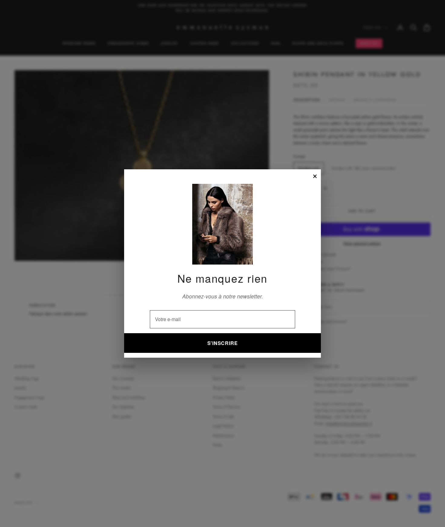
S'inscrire (222, 343)
